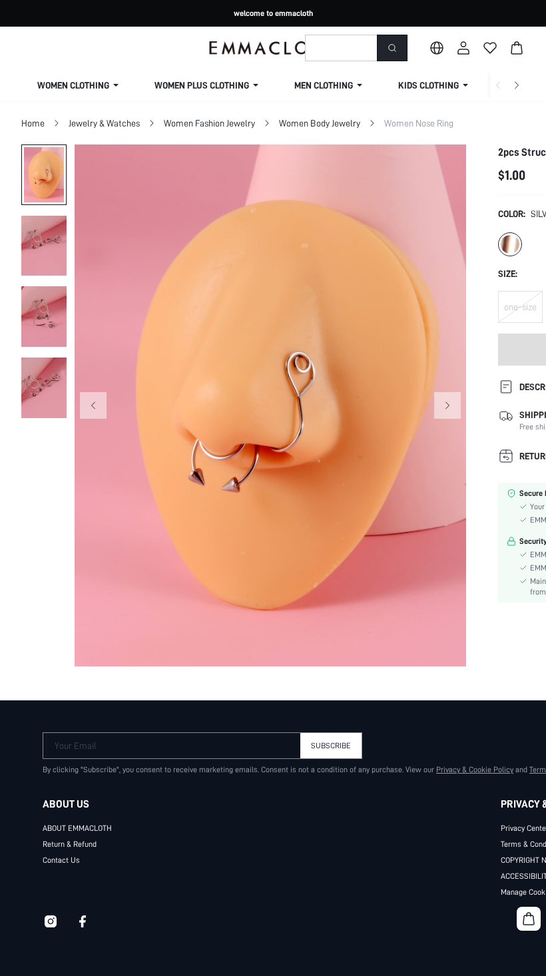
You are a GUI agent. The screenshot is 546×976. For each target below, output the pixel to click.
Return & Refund (70, 844)
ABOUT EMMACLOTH (77, 828)
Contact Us (61, 860)
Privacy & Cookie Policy (474, 769)
